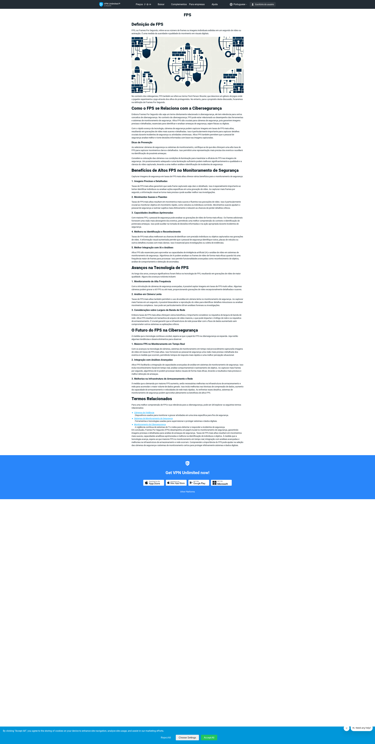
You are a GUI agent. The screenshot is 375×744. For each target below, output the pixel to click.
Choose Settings (187, 737)
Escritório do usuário (264, 4)
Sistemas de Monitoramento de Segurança (153, 418)
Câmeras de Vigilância (144, 412)
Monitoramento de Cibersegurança (150, 424)
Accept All (209, 737)
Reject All (166, 737)
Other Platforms (187, 492)
